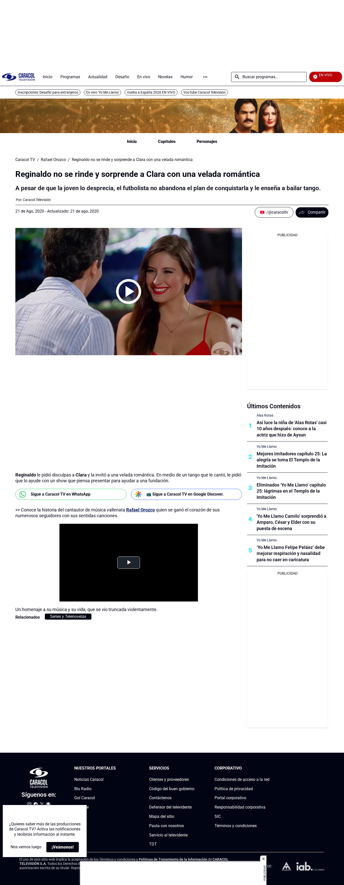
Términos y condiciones (236, 825)
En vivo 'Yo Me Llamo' (102, 92)
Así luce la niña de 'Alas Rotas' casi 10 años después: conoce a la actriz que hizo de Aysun (292, 429)
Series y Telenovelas (68, 616)
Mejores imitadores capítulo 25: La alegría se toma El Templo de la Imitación (292, 460)
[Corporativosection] (267, 768)
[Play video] (128, 291)
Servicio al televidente (168, 834)
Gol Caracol (84, 797)
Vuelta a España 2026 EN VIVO (151, 92)
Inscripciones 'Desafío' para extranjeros (48, 92)
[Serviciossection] (192, 768)
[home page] (18, 77)
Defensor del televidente (170, 807)
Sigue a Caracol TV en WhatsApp (60, 494)
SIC (218, 816)
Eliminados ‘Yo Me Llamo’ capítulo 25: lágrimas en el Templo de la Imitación (291, 491)
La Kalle (81, 807)
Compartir (316, 212)
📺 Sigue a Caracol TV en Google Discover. (185, 494)
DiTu (78, 816)
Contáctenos (160, 797)
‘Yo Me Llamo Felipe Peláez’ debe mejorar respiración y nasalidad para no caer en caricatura (291, 553)
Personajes (207, 141)
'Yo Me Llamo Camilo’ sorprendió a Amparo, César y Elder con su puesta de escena (291, 522)
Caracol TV (25, 159)
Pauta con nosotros (166, 825)
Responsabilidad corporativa (240, 807)
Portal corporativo (230, 797)
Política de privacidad (234, 788)
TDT (153, 844)
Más (205, 77)
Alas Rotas (265, 415)
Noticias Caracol (89, 779)
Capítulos (167, 141)
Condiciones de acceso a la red (242, 779)
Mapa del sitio (161, 816)
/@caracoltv (277, 212)
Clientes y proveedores (169, 779)
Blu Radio (82, 788)
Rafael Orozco (53, 159)
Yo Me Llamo (267, 447)
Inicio (132, 141)
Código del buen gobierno (171, 788)
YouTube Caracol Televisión (204, 92)
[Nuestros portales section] (117, 768)
